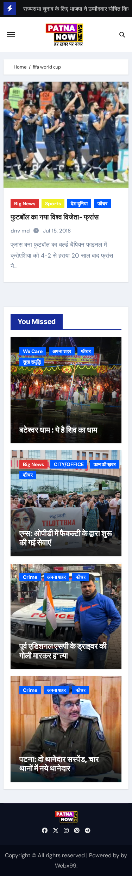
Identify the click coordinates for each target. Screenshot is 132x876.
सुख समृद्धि (32, 362)
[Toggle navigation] (11, 34)
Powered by (105, 855)
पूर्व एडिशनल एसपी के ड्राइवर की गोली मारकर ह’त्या (63, 650)
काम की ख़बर (105, 464)
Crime (30, 577)
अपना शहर (61, 351)
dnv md (21, 230)
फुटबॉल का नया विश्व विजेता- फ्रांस (55, 217)
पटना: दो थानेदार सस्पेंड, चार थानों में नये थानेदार (59, 763)
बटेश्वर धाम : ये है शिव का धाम (58, 429)
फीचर (102, 203)
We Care (33, 351)
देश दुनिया (79, 203)
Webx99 (65, 865)
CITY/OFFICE (69, 464)
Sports (53, 203)
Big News (24, 203)
